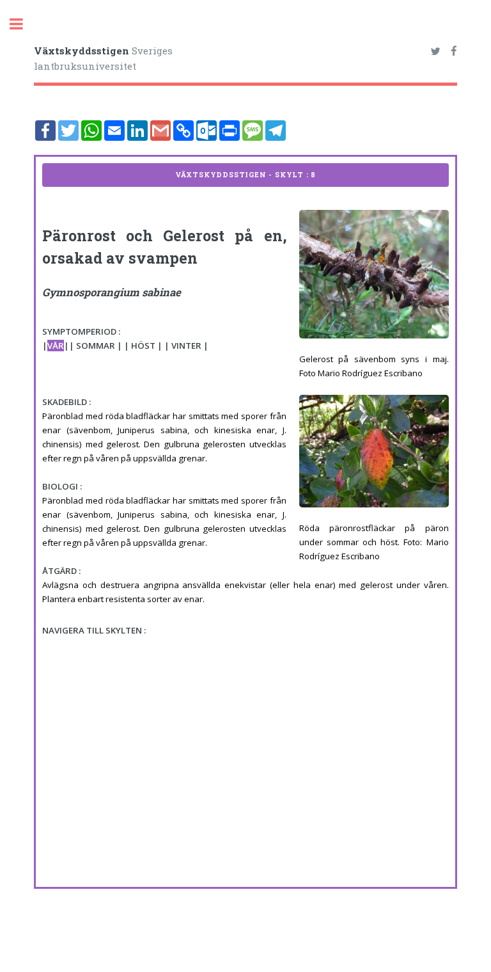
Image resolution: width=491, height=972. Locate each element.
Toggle (23, 24)
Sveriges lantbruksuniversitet (103, 58)
